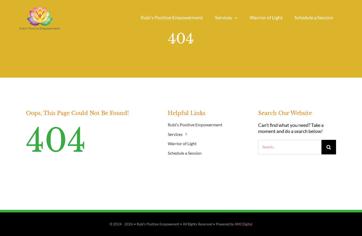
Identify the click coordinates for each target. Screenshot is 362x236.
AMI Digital (243, 224)
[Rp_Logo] (40, 4)
